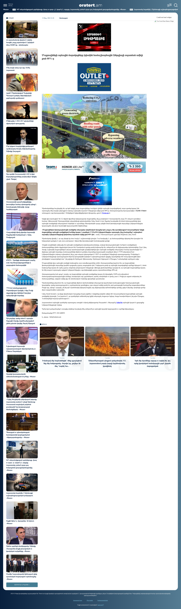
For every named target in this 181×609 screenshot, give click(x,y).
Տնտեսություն (63, 18)
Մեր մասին (90, 600)
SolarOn (119, 302)
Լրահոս (11, 18)
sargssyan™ (101, 605)
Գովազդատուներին (102, 600)
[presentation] (169, 324)
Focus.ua (105, 213)
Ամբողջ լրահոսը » (22, 585)
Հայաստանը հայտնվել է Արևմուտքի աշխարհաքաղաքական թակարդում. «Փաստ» (113, 9)
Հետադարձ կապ (77, 600)
